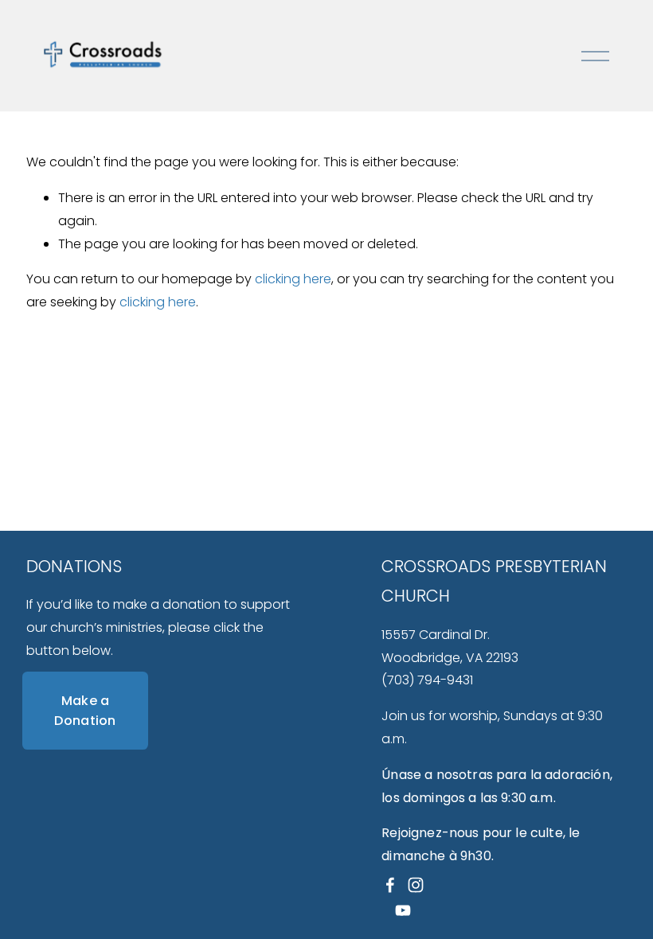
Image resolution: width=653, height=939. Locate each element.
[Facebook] (390, 885)
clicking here (293, 279)
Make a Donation (85, 711)
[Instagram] (416, 885)
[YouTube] (403, 910)
